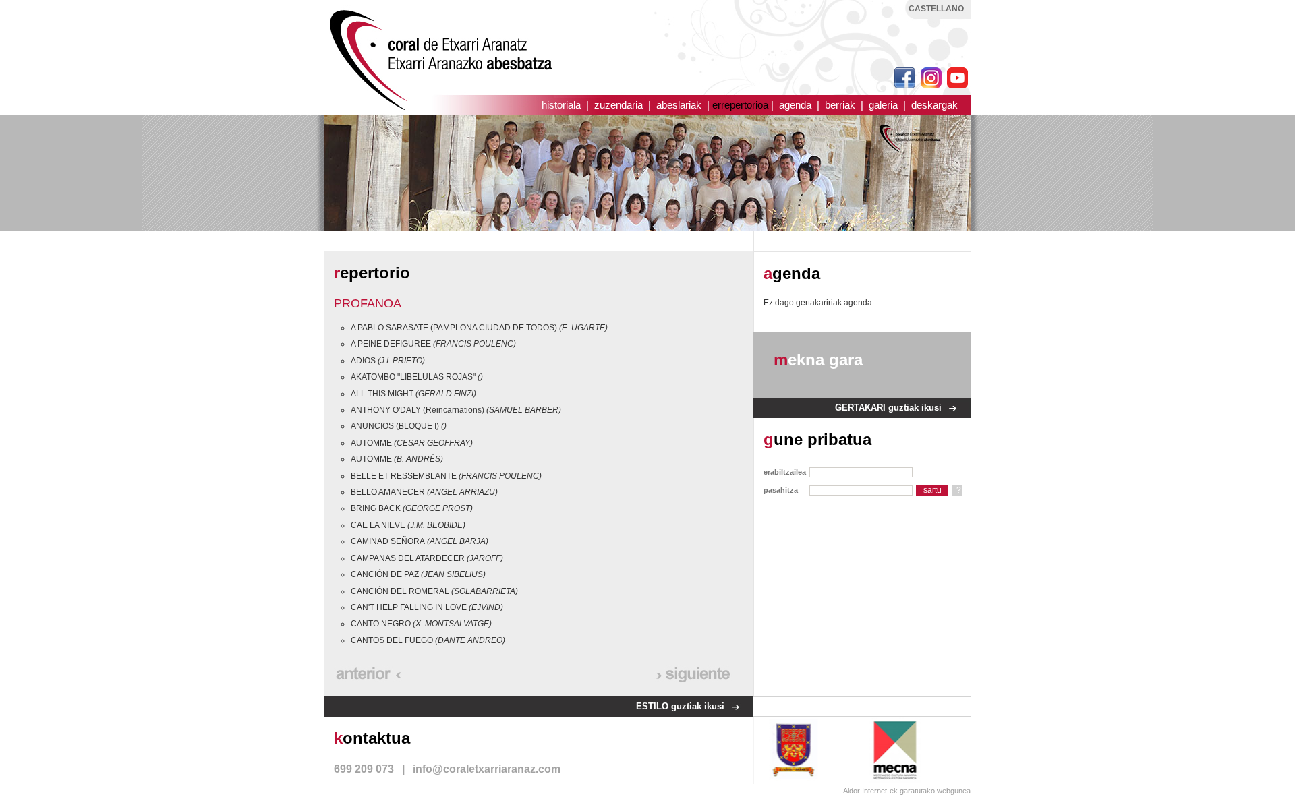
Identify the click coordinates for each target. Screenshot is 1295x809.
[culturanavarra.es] (903, 750)
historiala (561, 105)
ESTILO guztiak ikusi (680, 706)
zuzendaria (618, 105)
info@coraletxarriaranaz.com (486, 769)
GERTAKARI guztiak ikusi (888, 407)
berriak (840, 105)
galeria (883, 105)
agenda (795, 105)
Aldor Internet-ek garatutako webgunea (907, 791)
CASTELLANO (936, 8)
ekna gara (818, 360)
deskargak (934, 105)
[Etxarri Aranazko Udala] (794, 750)
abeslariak (678, 105)
